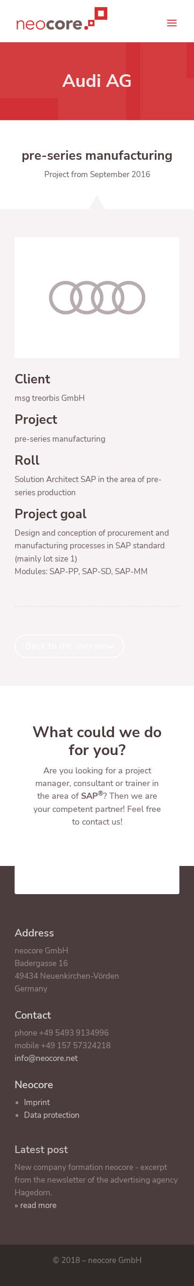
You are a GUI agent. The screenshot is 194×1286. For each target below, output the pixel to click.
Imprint (37, 1102)
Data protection (52, 1115)
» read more (36, 1205)
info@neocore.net (46, 1058)
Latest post (41, 1150)
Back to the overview (69, 645)
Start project (97, 854)
